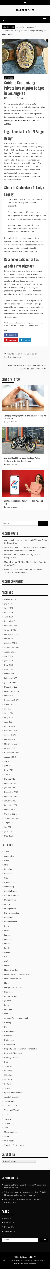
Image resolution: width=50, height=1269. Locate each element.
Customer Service (12, 895)
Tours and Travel (11, 1110)
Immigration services (13, 987)
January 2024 (10, 735)
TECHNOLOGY (10, 1105)
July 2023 (8, 761)
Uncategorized (10, 1132)
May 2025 (8, 665)
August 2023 (10, 757)
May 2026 (8, 612)
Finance (7, 939)
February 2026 (10, 625)
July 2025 (8, 656)
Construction (9, 882)
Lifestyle (8, 1009)
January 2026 (10, 630)
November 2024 (11, 691)
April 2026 (8, 617)
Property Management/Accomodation (21, 1049)
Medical (7, 1013)
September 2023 (11, 752)
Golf (6, 961)
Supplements (10, 1101)
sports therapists (11, 1097)
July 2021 (8, 827)
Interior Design (10, 996)
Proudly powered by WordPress (17, 1260)
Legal (6, 1005)
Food (6, 948)
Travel (7, 1123)
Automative (9, 856)
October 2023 (10, 748)
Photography (10, 1031)
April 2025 (8, 669)
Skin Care (8, 1075)
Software (8, 1084)
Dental (7, 904)
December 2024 (11, 687)
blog (6, 865)
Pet (5, 1027)
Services (8, 1066)
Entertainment (10, 921)
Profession (9, 1040)
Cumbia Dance (10, 891)
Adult (6, 851)
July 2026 (8, 603)
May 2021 (8, 836)
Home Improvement (12, 978)
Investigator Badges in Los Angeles (20, 323)
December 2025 (11, 634)
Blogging (8, 869)
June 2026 (8, 608)
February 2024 (10, 730)
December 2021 (11, 805)
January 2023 (10, 787)
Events (7, 926)
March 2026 (9, 621)
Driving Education (11, 913)
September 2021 (11, 818)
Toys (6, 1114)
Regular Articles (25, 10)
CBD (6, 878)
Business (9, 78)
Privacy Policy (10, 1227)
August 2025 (10, 652)
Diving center (10, 908)
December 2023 (11, 739)
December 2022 (11, 792)
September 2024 (11, 700)
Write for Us (9, 1231)
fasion (7, 935)
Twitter (25, 335)
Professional (9, 1044)
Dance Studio (10, 900)
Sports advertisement (13, 1092)
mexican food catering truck (16, 1018)
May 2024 (8, 717)
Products (8, 1035)
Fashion (7, 930)
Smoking (8, 1079)
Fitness (7, 943)
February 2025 (10, 678)
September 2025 (11, 647)
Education (8, 917)
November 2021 (11, 809)
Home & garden (11, 970)
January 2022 (10, 801)
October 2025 (10, 643)
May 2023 (8, 770)
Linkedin (26, 340)
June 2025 (8, 660)
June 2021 (8, 831)
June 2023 (8, 765)
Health (7, 965)
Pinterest (11, 340)
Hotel (6, 983)
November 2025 (11, 638)
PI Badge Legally (33, 325)
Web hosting (9, 1141)
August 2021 (10, 822)
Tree (6, 1127)
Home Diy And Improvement (16, 974)
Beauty (7, 860)
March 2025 (9, 673)
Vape (6, 1136)
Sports (7, 1088)
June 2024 (8, 713)
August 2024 (10, 704)
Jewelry (7, 1000)
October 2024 (10, 695)
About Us (8, 1218)
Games (7, 952)
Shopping (8, 1070)
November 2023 (11, 744)
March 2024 (9, 726)
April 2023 (8, 774)
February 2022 (10, 796)
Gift (5, 957)
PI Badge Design (20, 325)
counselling (9, 886)
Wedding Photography (14, 1145)
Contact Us (9, 1222)
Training (7, 1119)
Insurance (8, 992)
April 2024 (8, 722)
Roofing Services (11, 1057)
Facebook (11, 335)
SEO (6, 1062)
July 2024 (8, 709)
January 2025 (10, 682)
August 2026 (10, 599)
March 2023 (9, 779)
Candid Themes (29, 1263)
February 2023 (10, 783)
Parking (7, 1022)
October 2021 (10, 814)
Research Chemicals (13, 1053)
